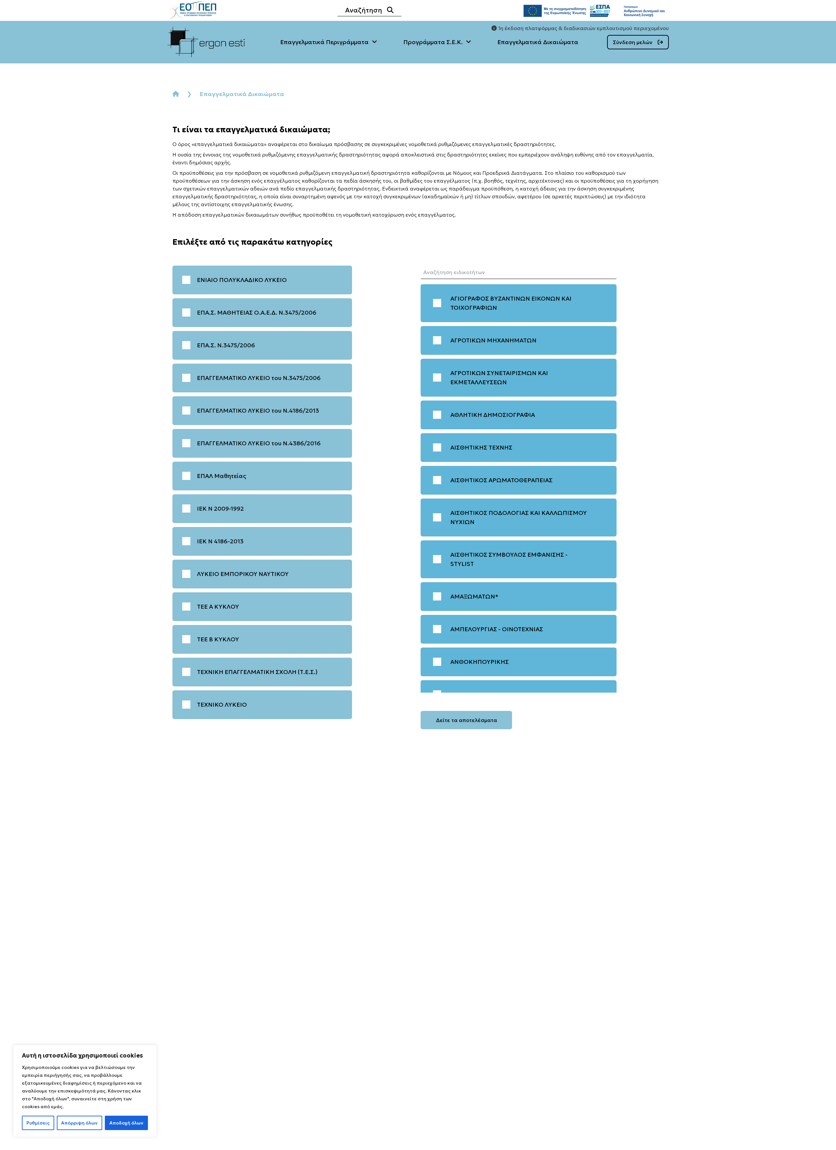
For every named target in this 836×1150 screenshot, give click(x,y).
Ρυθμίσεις (38, 1123)
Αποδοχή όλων (126, 1123)
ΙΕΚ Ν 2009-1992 (220, 508)
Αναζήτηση (363, 10)
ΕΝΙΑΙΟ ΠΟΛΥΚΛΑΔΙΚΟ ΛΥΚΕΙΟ (242, 280)
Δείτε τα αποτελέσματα (466, 720)
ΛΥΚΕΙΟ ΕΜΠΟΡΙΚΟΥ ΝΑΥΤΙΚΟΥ (243, 574)
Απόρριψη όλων (79, 1123)
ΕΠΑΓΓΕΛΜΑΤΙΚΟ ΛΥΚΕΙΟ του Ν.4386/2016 (259, 443)
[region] (85, 1091)
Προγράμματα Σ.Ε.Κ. (433, 42)
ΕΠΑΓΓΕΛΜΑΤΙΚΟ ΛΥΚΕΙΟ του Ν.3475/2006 (259, 378)
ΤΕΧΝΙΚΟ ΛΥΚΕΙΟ (222, 704)
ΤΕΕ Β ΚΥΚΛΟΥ (218, 639)
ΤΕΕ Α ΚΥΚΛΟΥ (218, 606)
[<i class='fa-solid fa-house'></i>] (175, 94)
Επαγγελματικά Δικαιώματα (537, 42)
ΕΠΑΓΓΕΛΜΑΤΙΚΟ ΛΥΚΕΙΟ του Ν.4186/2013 (258, 410)
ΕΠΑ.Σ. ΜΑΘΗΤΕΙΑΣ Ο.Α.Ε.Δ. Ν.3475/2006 (256, 312)
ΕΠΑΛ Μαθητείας (221, 476)
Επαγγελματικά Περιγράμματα (324, 42)
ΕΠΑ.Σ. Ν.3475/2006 (226, 345)
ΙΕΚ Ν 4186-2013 (220, 541)
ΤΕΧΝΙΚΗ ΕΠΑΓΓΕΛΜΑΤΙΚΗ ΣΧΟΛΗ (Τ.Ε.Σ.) (257, 672)
